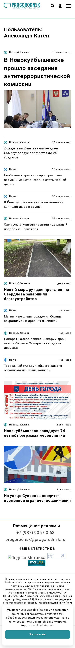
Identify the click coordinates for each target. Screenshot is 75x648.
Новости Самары (19, 142)
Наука (13, 169)
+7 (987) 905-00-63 (35, 532)
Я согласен (37, 634)
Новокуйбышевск (19, 52)
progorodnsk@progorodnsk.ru (35, 539)
